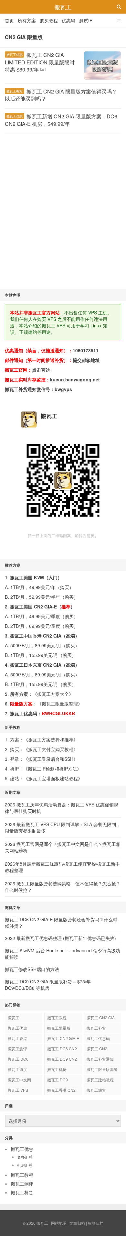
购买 (64, 587)
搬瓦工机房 (57, 1069)
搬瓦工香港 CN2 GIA (61, 1091)
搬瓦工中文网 (19, 1079)
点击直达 (41, 369)
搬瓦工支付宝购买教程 (50, 749)
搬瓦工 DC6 (18, 1059)
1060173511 (86, 350)
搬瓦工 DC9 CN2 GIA (62, 1060)
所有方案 (27, 20)
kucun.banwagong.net (75, 379)
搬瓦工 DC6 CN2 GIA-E (62, 1050)
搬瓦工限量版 (58, 1028)
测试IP (85, 20)
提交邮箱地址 (86, 360)
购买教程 (49, 20)
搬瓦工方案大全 (53, 694)
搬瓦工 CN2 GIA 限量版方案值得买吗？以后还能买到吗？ (61, 95)
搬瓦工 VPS (18, 1090)
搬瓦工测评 (17, 1048)
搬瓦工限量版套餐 (102, 1069)
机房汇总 (25, 1165)
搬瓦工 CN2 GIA (101, 1017)
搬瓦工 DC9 (57, 1079)
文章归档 (77, 1223)
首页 (9, 20)
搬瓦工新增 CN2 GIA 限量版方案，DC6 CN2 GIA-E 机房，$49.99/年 (61, 120)
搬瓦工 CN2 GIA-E (63, 1038)
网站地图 (59, 1223)
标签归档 (95, 1223)
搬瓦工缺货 (96, 1090)
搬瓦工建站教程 (100, 1079)
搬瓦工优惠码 (98, 1038)
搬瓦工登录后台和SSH (50, 759)
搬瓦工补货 (96, 1028)
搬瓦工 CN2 (97, 1048)
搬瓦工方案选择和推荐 (50, 739)
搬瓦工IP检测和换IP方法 (52, 768)
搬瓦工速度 (17, 1069)
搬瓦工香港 (17, 1038)
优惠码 (68, 20)
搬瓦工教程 (14, 91)
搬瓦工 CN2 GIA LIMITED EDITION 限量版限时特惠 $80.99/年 (40, 62)
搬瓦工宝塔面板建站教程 (53, 778)
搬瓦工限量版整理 (60, 703)
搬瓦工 (63, 7)
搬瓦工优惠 (14, 54)
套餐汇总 (25, 1157)
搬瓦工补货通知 (100, 1059)
